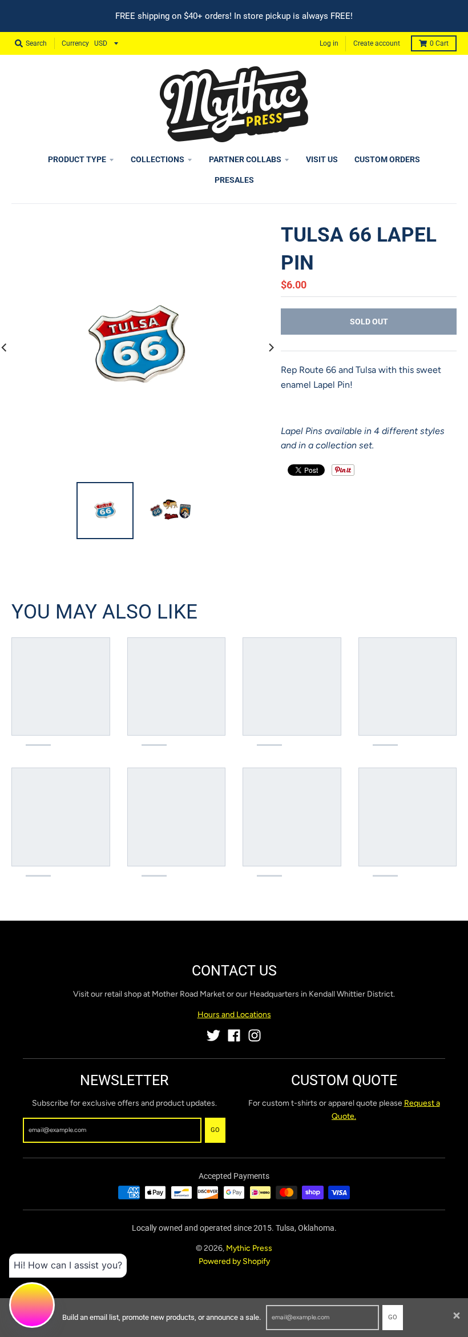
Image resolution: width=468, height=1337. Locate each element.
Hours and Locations (234, 1014)
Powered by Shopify (234, 1261)
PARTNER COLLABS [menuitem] (245, 159)
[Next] (270, 347)
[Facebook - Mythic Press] (234, 1035)
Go (392, 1317)
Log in (329, 43)
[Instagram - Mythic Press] (254, 1035)
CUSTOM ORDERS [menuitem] (387, 159)
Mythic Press (249, 1248)
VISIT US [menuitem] (322, 159)
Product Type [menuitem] (77, 159)
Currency (75, 43)
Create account (376, 43)
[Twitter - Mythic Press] (213, 1035)
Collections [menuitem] (157, 159)
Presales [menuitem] (234, 179)
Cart (439, 43)
